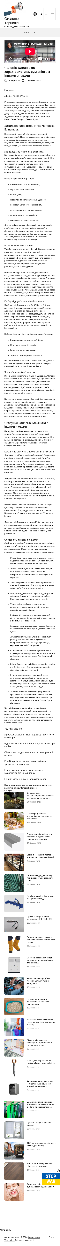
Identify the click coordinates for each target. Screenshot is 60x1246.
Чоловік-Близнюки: (29, 788)
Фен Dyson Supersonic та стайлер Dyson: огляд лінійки (41, 1061)
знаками (37, 785)
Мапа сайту (5, 1230)
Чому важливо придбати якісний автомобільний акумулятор (38, 980)
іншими (17, 785)
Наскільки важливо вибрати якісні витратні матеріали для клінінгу (41, 1022)
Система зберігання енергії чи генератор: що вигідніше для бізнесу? (40, 960)
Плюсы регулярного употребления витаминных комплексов (40, 816)
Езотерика (12, 80)
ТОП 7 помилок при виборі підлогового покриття (39, 1164)
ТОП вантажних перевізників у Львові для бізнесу (41, 1144)
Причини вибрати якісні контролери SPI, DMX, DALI (40, 917)
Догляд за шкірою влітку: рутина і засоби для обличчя (40, 1185)
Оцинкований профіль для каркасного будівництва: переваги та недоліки (39, 836)
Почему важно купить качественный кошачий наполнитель (38, 1001)
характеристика (11, 788)
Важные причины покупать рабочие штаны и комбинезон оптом (41, 939)
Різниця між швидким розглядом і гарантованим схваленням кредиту (39, 1042)
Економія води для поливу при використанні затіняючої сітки (40, 878)
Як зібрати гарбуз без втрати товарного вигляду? (40, 897)
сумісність (46, 785)
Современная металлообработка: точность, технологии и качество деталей (41, 796)
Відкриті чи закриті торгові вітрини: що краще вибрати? (40, 856)
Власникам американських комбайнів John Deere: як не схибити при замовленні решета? (40, 1105)
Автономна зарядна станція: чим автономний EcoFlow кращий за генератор (40, 1083)
